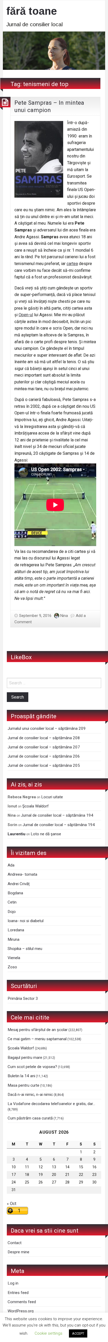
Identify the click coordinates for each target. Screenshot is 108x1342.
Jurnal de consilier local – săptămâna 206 (44, 756)
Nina (64, 615)
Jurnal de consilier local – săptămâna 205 (44, 765)
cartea (72, 263)
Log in (13, 1283)
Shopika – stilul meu (25, 948)
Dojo (12, 911)
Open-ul (26, 314)
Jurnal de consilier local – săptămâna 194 (57, 815)
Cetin (12, 902)
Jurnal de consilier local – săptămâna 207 (44, 747)
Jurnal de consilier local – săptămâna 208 (44, 738)
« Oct (11, 1203)
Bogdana (15, 893)
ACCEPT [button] (78, 1333)
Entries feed (18, 1292)
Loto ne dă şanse (46, 834)
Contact (14, 1242)
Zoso (12, 967)
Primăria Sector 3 (23, 998)
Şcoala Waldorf (35, 806)
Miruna (13, 939)
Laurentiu (16, 834)
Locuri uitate (52, 797)
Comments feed (22, 1301)
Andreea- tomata (22, 874)
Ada (11, 865)
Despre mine (18, 1252)
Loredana (16, 930)
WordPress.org (21, 1311)
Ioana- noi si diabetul (26, 920)
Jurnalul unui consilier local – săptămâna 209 (47, 728)
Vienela (14, 957)
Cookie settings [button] (48, 1333)
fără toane (31, 11)
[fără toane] (54, 50)
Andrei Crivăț (19, 883)
